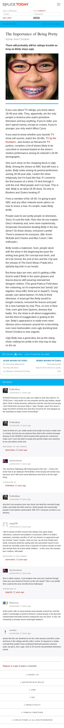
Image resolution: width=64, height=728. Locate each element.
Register (6, 666)
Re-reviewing (13, 364)
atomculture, (16, 450)
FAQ (33, 697)
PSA (59, 371)
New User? (7, 18)
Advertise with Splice (33, 682)
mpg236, (14, 592)
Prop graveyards (54, 364)
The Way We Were (11, 368)
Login (15, 666)
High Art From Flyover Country (48, 368)
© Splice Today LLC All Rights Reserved (33, 720)
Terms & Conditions (33, 712)
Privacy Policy (33, 705)
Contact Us (33, 675)
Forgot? (41, 11)
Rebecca (13, 603)
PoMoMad (14, 389)
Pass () (39, 11)
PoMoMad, (15, 486)
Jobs (33, 690)
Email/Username (10, 11)
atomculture (15, 460)
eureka (12, 630)
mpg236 (13, 523)
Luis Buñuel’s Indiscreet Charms (16, 371)
